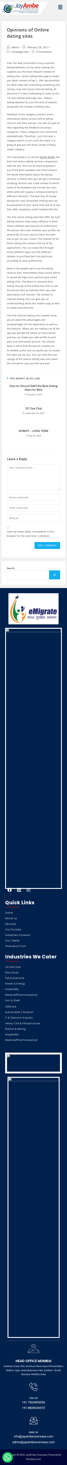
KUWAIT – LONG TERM (33, 431)
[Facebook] (9, 890)
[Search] (54, 574)
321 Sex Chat (33, 408)
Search (11, 568)
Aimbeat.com (33, 1459)
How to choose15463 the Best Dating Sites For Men (33, 388)
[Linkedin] (19, 890)
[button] (60, 7)
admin (15, 47)
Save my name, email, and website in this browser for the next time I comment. (30, 534)
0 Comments (44, 51)
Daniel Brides (47, 157)
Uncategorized (19, 51)
